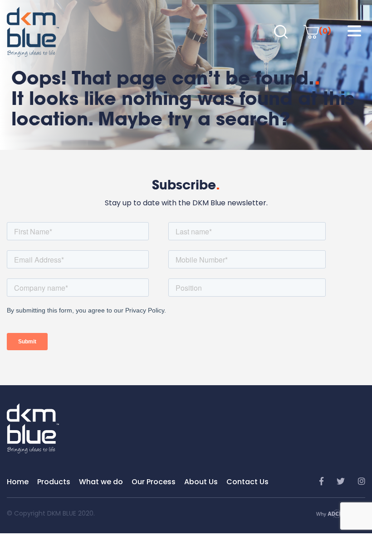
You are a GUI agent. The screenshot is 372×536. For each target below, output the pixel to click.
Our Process (154, 481)
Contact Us (247, 481)
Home (18, 481)
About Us (201, 481)
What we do (101, 481)
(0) (325, 31)
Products (53, 481)
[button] (354, 31)
